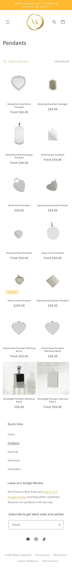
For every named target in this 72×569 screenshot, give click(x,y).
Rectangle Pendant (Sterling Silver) (53, 400)
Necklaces (14, 460)
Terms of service (50, 561)
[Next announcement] (65, 5)
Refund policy (60, 555)
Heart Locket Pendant (19, 300)
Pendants (14, 443)
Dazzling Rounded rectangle (53, 104)
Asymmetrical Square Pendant (53, 300)
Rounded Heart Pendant (19, 252)
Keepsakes (14, 469)
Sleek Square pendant (53, 154)
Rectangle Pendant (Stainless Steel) (19, 400)
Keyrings (13, 451)
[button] (7, 22)
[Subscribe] (59, 524)
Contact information (27, 561)
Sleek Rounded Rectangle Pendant (19, 156)
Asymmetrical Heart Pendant (52, 205)
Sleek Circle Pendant (53, 252)
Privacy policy (43, 555)
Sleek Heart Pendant (19, 205)
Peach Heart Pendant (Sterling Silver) (19, 350)
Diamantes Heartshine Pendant (19, 105)
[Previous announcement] (7, 5)
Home (11, 434)
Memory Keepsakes (22, 555)
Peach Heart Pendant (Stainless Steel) (52, 350)
